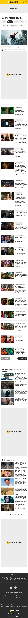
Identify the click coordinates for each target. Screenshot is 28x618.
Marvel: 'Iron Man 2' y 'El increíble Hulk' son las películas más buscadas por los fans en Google (21, 303)
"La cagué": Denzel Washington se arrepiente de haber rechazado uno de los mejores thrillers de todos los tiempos (21, 401)
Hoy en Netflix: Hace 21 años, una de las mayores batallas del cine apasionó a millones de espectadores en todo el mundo (21, 491)
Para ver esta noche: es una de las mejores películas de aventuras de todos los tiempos (21, 383)
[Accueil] (13, 2)
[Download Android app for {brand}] (16, 587)
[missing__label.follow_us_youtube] (4, 578)
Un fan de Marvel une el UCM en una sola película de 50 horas (21, 214)
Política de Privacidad (8, 606)
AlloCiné (6, 595)
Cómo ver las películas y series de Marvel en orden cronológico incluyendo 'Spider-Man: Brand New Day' (14, 49)
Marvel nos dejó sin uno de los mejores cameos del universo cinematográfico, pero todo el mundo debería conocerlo (21, 153)
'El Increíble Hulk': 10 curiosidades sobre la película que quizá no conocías (20, 315)
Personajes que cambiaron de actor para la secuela (20, 339)
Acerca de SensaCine (5, 604)
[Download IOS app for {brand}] (12, 587)
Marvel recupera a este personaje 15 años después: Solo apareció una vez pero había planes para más (21, 184)
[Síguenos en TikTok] (20, 578)
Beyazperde (6, 597)
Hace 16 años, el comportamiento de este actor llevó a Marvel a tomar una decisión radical (20, 111)
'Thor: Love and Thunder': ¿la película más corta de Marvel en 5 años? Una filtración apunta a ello (21, 227)
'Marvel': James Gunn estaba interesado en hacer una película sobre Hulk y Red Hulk (21, 351)
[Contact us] (24, 578)
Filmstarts (18, 595)
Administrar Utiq (17, 606)
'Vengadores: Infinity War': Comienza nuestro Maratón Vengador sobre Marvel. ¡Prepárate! (21, 327)
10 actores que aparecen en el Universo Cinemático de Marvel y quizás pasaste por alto (20, 252)
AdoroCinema (19, 597)
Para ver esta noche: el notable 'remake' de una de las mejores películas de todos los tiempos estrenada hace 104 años (21, 499)
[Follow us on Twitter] (12, 578)
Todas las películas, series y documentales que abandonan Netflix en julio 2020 (21, 239)
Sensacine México (12, 599)
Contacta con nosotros (15, 604)
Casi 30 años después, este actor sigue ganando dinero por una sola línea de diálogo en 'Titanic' (21, 506)
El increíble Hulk (12, 17)
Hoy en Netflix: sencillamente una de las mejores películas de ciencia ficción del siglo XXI (21, 392)
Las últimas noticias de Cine (14, 514)
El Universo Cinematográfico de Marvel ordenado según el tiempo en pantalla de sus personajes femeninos (21, 289)
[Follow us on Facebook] (8, 578)
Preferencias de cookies (14, 607)
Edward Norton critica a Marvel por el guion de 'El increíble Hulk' (21, 275)
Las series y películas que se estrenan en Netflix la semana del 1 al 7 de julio (21, 264)
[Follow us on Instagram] (16, 578)
